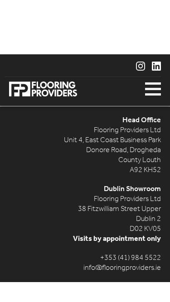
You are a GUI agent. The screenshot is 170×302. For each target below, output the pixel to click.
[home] (41, 88)
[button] (153, 89)
